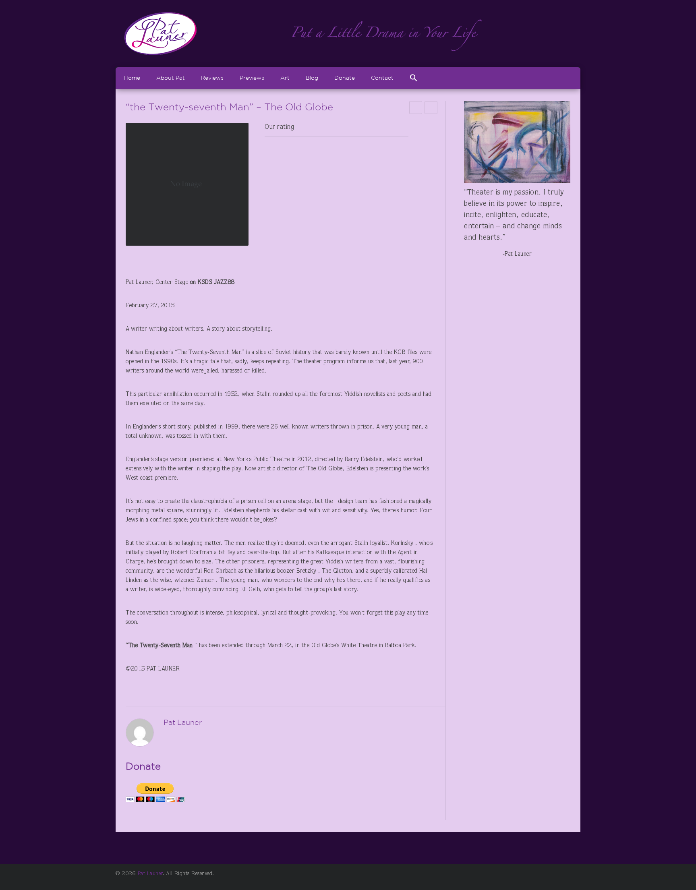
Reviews (212, 78)
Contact (382, 78)
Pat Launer (150, 874)
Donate (344, 78)
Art (285, 78)
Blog (312, 78)
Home (132, 78)
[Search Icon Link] (414, 78)
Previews (252, 78)
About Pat (170, 78)
